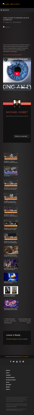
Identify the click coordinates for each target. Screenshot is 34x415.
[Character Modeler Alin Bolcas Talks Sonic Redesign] (11, 277)
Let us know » (25, 356)
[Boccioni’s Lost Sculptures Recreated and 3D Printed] (11, 290)
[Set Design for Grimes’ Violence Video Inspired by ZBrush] (11, 263)
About (7, 372)
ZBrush (8, 370)
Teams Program (10, 377)
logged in (15, 339)
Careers (8, 375)
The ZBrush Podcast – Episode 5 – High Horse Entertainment (10, 320)
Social (7, 382)
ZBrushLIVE (6, 10)
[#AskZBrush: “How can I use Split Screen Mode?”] (11, 170)
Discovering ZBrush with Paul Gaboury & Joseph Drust (25, 320)
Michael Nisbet (18, 22)
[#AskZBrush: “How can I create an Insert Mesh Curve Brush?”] (11, 183)
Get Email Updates (11, 379)
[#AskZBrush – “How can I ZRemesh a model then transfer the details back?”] (11, 156)
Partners (8, 384)
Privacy (8, 389)
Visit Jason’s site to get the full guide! (12, 54)
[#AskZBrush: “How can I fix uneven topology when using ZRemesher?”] (11, 196)
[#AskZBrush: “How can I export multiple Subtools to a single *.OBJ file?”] (11, 223)
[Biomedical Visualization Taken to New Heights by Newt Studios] (11, 303)
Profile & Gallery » (21, 136)
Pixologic (26, 116)
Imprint (8, 387)
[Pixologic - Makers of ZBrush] (11, 4)
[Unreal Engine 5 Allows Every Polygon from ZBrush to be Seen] (11, 250)
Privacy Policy (14, 406)
